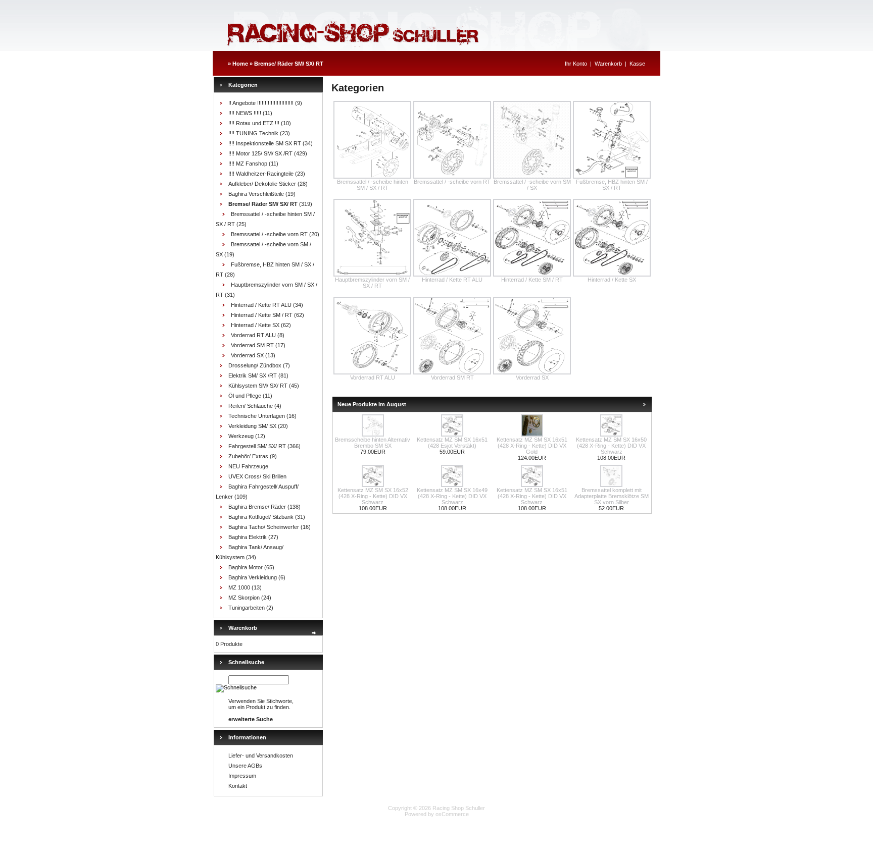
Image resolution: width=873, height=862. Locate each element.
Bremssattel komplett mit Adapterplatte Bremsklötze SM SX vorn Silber (611, 496)
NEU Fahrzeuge (248, 466)
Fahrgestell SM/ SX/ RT (257, 446)
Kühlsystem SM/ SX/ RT (257, 386)
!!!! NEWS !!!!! (244, 113)
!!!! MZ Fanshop (247, 163)
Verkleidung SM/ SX (252, 426)
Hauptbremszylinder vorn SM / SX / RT (372, 283)
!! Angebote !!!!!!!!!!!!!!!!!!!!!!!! (261, 103)
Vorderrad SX (247, 355)
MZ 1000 (239, 587)
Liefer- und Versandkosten (260, 755)
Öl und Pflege (244, 396)
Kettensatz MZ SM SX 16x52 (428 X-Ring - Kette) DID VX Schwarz (372, 496)
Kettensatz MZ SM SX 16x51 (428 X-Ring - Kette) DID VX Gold (532, 446)
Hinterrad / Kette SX (255, 325)
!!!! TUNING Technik (253, 133)
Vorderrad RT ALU (253, 335)
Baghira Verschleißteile (256, 194)
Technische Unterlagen (256, 416)
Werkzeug (241, 436)
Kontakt (237, 786)
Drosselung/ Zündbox (254, 365)
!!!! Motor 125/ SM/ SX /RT (260, 153)
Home (240, 64)
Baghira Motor (245, 567)
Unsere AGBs (245, 766)
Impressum (242, 776)
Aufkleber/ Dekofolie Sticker (262, 184)
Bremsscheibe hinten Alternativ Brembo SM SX (372, 443)
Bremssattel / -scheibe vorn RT (269, 234)
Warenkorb (608, 64)
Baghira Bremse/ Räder (257, 507)
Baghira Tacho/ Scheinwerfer (263, 527)
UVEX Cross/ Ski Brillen (257, 476)
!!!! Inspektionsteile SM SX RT (264, 143)
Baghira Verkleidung (252, 577)
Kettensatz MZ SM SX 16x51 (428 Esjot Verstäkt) (452, 443)
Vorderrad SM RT (252, 345)
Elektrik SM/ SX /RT (252, 375)
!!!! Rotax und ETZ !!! (253, 123)
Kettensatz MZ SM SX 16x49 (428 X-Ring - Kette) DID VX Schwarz (452, 496)
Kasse (637, 64)
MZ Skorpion (244, 598)
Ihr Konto (576, 64)
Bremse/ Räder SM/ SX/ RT (288, 64)
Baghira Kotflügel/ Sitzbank (261, 517)
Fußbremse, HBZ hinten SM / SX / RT (612, 185)
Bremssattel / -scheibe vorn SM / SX (532, 185)
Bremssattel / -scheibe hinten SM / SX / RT (372, 185)
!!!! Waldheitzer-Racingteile (261, 174)
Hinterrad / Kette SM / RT (262, 315)
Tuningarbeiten (246, 608)
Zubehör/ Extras (248, 456)
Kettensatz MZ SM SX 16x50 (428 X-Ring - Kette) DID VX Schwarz (611, 446)
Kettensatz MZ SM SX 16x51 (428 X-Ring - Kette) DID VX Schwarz (532, 496)
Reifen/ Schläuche (250, 406)
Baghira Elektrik (247, 537)
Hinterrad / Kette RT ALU (261, 305)
